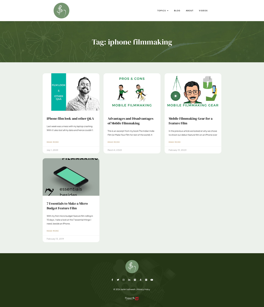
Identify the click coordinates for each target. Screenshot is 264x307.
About (189, 10)
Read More (53, 142)
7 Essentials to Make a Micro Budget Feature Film (67, 205)
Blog (177, 10)
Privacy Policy (143, 289)
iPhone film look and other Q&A (70, 118)
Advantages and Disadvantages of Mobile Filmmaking (130, 120)
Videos (203, 10)
